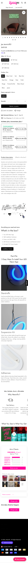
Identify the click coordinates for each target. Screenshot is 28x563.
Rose (17, 80)
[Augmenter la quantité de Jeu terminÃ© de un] (25, 101)
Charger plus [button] (14, 501)
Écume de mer (12, 84)
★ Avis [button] (26, 283)
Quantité (3, 101)
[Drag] (14, 434)
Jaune (9, 88)
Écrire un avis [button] (14, 468)
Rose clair (5, 80)
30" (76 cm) (5, 60)
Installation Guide (7, 249)
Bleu (3, 76)
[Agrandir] (23, 32)
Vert (16, 76)
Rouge (4, 84)
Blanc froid (9, 76)
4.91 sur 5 (17, 452)
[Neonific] (14, 3)
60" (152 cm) (6, 68)
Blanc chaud (21, 84)
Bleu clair (22, 76)
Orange (11, 80)
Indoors (4, 96)
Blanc (4, 88)
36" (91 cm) (14, 60)
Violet (22, 80)
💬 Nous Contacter (20, 559)
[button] (25, 2)
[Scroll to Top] (25, 555)
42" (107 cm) (6, 64)
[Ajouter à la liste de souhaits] (23, 12)
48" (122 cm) (15, 64)
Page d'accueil (9, 7)
